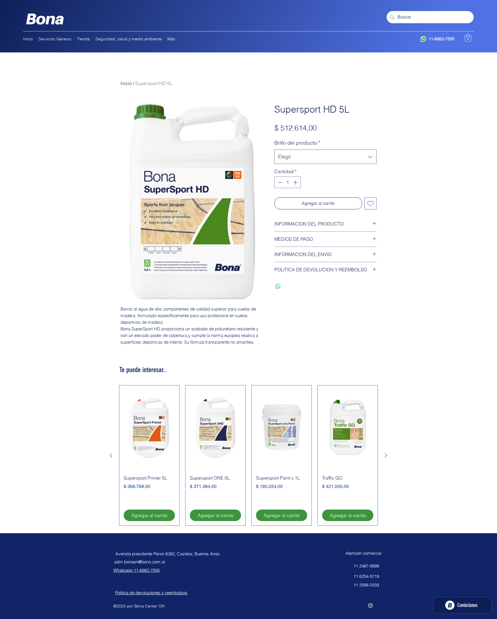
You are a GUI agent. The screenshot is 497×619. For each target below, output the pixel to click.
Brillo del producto (297, 142)
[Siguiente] (386, 455)
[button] (467, 37)
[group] (248, 455)
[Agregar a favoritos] (370, 203)
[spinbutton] (287, 182)
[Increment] (296, 182)
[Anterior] (111, 455)
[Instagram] (370, 605)
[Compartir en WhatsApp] (278, 286)
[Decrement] (279, 182)
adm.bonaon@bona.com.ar (139, 562)
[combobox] (325, 156)
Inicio (126, 83)
